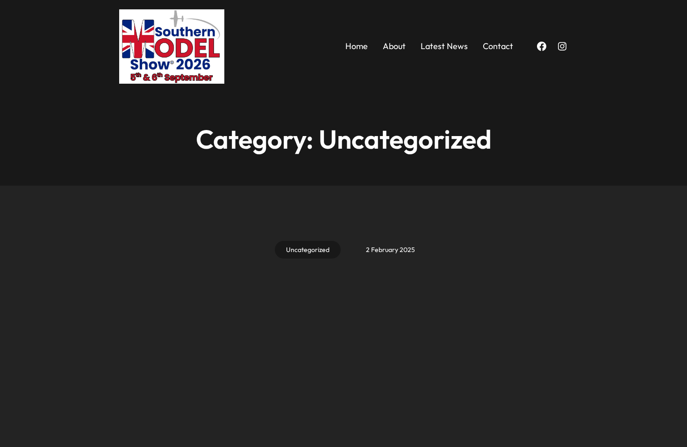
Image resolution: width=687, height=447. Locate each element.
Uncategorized (307, 249)
